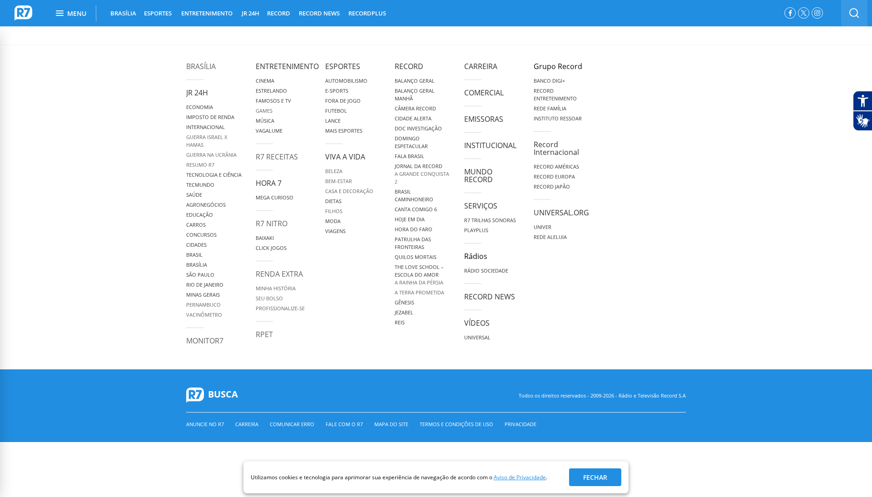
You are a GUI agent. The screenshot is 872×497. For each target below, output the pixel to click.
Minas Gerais (203, 294)
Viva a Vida (345, 157)
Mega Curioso (274, 197)
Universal (477, 337)
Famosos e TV (273, 100)
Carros (196, 224)
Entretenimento (287, 66)
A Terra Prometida (419, 292)
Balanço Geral (415, 80)
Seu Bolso (269, 298)
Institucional (490, 145)
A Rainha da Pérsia (419, 282)
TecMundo (200, 184)
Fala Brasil (409, 156)
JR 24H (250, 13)
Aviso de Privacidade (520, 477)
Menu (76, 13)
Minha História (276, 288)
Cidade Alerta (413, 118)
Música (265, 120)
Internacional (205, 127)
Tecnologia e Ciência (214, 174)
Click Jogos (271, 247)
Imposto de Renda (210, 117)
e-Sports (336, 90)
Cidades (196, 244)
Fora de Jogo (343, 100)
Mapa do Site (391, 424)
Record (409, 66)
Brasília (201, 66)
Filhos (333, 211)
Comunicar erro (292, 424)
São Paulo (200, 274)
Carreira (480, 66)
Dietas (333, 201)
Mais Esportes (343, 130)
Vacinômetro (204, 314)
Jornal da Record (418, 166)
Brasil (194, 254)
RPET (264, 334)
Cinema (265, 80)
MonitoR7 (204, 341)
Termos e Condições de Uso (456, 424)
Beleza (333, 171)
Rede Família (550, 108)
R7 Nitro (271, 224)
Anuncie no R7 (205, 424)
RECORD (278, 13)
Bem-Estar (338, 181)
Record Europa (554, 176)
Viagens (335, 231)
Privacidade (520, 424)
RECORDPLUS (367, 13)
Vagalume (269, 130)
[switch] (854, 13)
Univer (542, 227)
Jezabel (404, 312)
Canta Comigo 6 (416, 209)
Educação (199, 214)
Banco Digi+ (549, 80)
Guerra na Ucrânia (211, 154)
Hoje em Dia (410, 219)
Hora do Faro (413, 229)
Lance (333, 120)
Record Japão (552, 186)
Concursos (201, 234)
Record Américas (556, 166)
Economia (199, 107)
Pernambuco (203, 304)
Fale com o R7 (344, 424)
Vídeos (477, 323)
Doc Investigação (418, 128)
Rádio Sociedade (486, 270)
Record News (489, 297)
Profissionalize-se (280, 308)
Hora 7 (269, 183)
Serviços (480, 206)
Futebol (336, 110)
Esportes (342, 66)
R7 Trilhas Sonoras (490, 220)
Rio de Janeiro (204, 284)
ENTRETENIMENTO (207, 13)
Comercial (484, 93)
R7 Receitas (277, 157)
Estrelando (271, 90)
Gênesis (404, 302)
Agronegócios (206, 204)
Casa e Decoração (349, 191)
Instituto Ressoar (558, 118)
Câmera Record (415, 108)
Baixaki (265, 237)
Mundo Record (478, 175)
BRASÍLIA (123, 13)
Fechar (595, 477)
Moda (333, 221)
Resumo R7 (200, 164)
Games (264, 110)
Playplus (476, 230)
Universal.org (561, 213)
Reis (400, 322)
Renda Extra (279, 274)
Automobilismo (346, 80)
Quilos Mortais (415, 256)
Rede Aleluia (550, 237)
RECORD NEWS (319, 13)
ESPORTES (158, 13)
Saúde (194, 194)
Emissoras (483, 119)
